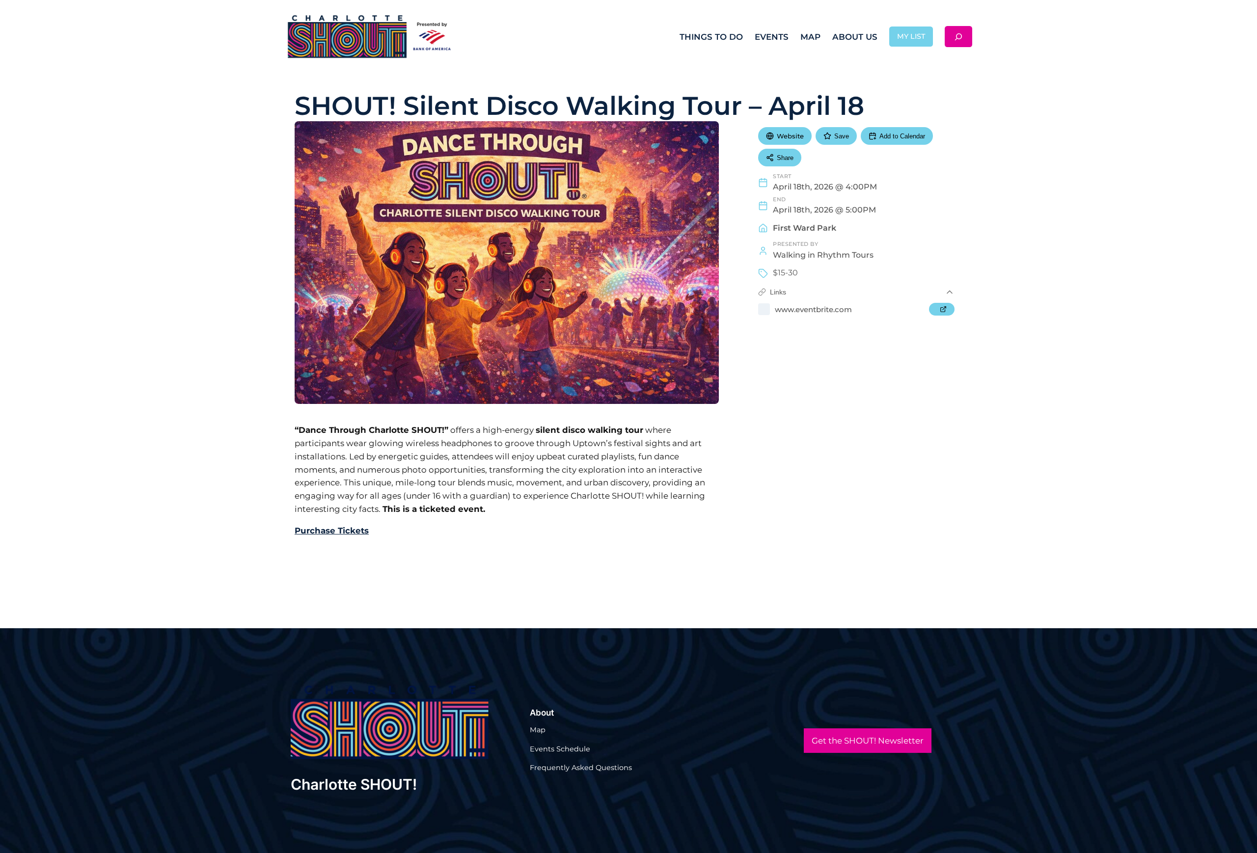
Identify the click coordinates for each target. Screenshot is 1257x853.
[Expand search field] (958, 36)
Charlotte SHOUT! (354, 784)
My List (911, 36)
